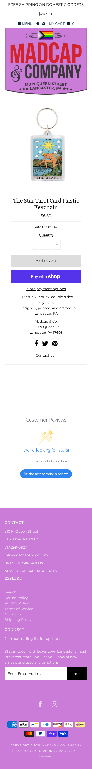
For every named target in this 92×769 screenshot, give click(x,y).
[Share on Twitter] (45, 345)
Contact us (45, 355)
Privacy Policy (17, 603)
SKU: (37, 227)
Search (10, 592)
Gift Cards (13, 614)
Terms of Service (19, 609)
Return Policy (16, 598)
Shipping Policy (18, 619)
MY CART (61, 23)
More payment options (46, 289)
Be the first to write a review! (46, 474)
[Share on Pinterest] (55, 345)
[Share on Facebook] (37, 345)
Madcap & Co (53, 745)
